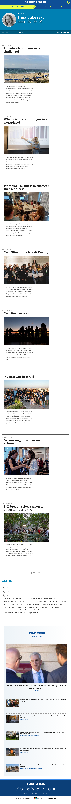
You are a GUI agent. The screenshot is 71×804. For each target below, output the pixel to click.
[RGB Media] (37, 798)
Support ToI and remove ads (53, 7)
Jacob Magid (32, 768)
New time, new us (16, 313)
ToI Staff (36, 690)
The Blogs (22, 14)
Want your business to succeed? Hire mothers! (26, 187)
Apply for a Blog (63, 32)
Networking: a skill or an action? (22, 441)
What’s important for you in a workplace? (25, 120)
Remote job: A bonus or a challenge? (22, 49)
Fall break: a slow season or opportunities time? (24, 508)
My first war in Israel (19, 377)
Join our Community (17, 7)
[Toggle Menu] (2, 2)
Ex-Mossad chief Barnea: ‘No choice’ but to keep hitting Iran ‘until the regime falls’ (36, 686)
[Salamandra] (52, 798)
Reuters (37, 735)
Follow (21, 22)
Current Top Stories (36, 636)
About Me (21, 32)
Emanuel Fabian (24, 719)
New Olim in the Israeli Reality (26, 252)
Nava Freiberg (24, 735)
